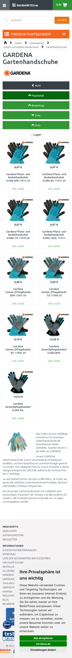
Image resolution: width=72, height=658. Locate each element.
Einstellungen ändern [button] (43, 649)
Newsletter (10, 539)
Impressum (9, 554)
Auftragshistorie (13, 535)
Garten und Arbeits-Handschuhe (21, 47)
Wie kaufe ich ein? (13, 562)
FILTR (38, 85)
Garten (18, 43)
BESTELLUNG (10, 566)
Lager (37, 134)
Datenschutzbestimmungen (19, 550)
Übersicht (9, 587)
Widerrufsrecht (13, 574)
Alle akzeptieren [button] (43, 638)
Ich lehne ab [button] (43, 643)
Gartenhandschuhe (56, 47)
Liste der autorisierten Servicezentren (26, 558)
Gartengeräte (37, 43)
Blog (6, 599)
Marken (7, 591)
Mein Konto (10, 531)
